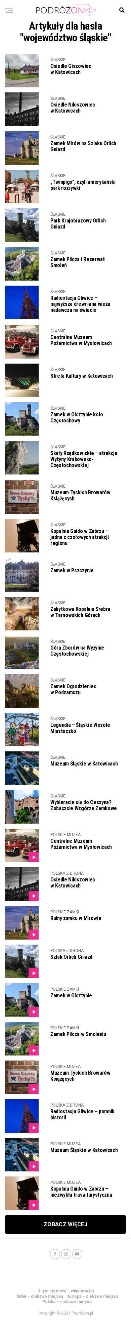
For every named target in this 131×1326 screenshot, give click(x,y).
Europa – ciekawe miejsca (93, 1296)
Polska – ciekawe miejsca (67, 1301)
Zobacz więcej (65, 1224)
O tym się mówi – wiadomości (65, 1291)
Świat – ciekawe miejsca (39, 1296)
